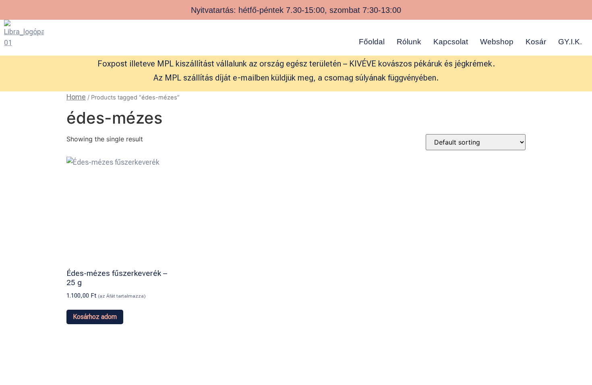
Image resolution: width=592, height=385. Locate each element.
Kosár (536, 41)
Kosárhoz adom (95, 317)
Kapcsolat (450, 41)
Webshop (496, 41)
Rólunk (409, 41)
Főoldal (372, 41)
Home (76, 97)
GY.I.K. (570, 41)
